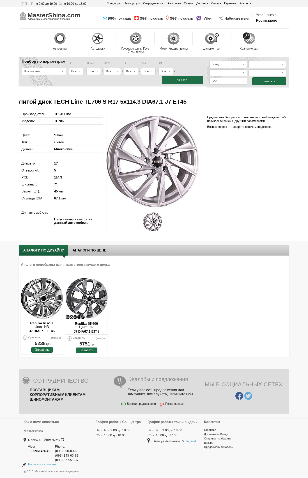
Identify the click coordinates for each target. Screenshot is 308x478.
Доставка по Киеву (216, 434)
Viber (208, 18)
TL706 (59, 121)
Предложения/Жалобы (219, 447)
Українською (266, 15)
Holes (90, 63)
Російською (266, 20)
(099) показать (152, 18)
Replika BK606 (86, 323)
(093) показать (182, 18)
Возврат (209, 442)
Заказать (42, 350)
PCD (107, 63)
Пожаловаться (175, 403)
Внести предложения (141, 403)
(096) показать (120, 18)
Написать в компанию (42, 464)
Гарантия (210, 430)
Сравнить (34, 337)
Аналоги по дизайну (43, 250)
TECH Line (62, 114)
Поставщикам (45, 390)
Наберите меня (237, 18)
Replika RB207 (41, 323)
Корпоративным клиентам (57, 395)
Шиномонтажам (46, 399)
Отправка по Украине (217, 438)
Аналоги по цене (89, 250)
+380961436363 (39, 451)
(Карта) (191, 441)
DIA (144, 63)
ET (160, 63)
